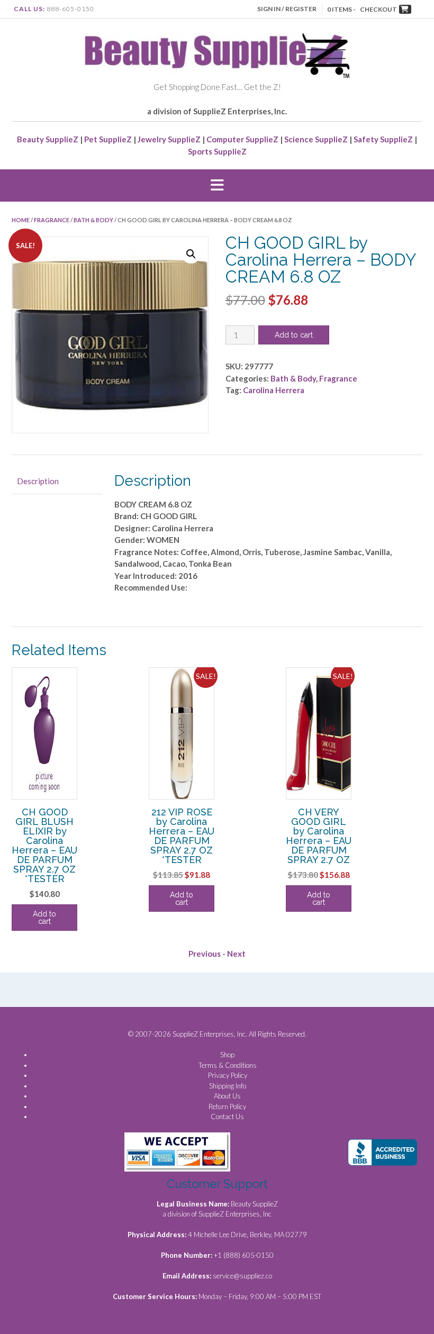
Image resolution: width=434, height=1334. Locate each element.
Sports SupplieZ (217, 151)
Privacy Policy (227, 1075)
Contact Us (227, 1116)
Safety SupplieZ (383, 139)
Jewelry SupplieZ (169, 139)
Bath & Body (93, 219)
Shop (227, 1054)
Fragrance (51, 219)
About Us (227, 1096)
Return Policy (227, 1106)
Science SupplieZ (316, 139)
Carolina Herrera (273, 390)
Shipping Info (227, 1086)
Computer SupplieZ (242, 139)
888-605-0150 (70, 9)
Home (21, 219)
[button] (217, 185)
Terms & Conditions (227, 1065)
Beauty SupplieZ (47, 139)
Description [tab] (38, 481)
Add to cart (294, 335)
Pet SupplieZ (108, 139)
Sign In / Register (287, 9)
